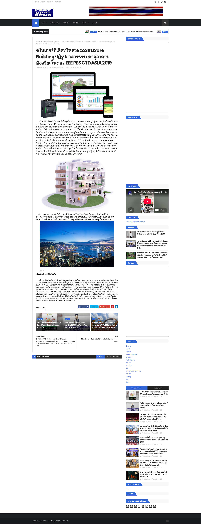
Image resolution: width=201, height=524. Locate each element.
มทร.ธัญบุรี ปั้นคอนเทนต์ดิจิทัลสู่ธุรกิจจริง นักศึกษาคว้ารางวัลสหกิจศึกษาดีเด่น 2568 (151, 232)
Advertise (58, 2)
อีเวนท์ (65, 23)
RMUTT (147, 32)
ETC (129, 489)
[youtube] (155, 2)
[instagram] (165, 2)
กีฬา (127, 368)
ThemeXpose (45, 521)
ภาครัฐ (95, 23)
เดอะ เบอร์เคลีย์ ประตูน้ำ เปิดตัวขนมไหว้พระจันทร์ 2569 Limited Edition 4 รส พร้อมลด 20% (153, 474)
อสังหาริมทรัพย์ (131, 354)
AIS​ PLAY (75, 32)
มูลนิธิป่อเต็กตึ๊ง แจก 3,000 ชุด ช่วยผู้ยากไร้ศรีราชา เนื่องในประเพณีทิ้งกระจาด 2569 (154, 439)
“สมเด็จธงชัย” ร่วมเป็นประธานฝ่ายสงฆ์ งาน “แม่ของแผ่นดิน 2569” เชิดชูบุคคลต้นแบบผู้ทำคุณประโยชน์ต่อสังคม (153, 451)
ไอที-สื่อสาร (55, 23)
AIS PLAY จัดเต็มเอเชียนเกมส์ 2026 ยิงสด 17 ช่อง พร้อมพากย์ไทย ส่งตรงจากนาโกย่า (108, 32)
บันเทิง (84, 23)
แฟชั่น (128, 374)
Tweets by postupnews (135, 222)
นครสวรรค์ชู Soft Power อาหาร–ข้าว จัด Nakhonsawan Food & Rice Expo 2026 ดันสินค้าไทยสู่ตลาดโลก (154, 462)
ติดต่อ (128, 382)
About (42, 2)
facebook (117, 357)
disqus (108, 357)
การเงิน (129, 365)
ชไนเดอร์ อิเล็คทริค (47, 42)
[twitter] (162, 2)
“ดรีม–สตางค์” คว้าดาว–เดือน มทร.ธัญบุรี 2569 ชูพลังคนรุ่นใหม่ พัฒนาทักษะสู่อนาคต (76, 325)
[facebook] (158, 2)
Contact (50, 2)
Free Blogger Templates (60, 521)
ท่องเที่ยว (75, 23)
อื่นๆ (127, 379)
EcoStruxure (62, 42)
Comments (158, 388)
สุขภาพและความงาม (133, 371)
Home (37, 2)
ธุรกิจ (43, 23)
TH (68, 42)
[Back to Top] (167, 521)
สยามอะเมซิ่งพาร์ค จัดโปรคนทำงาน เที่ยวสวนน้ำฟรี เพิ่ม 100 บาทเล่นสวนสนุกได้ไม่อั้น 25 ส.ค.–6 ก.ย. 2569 (104, 325)
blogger (100, 357)
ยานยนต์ (129, 357)
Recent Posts (137, 388)
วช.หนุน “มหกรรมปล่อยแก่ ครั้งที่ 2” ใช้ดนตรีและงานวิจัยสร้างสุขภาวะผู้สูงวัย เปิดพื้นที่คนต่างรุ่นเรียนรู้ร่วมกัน (153, 416)
